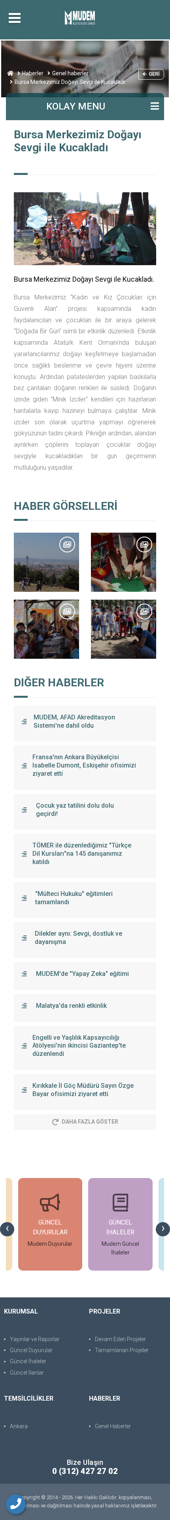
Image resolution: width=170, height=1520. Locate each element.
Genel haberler (70, 73)
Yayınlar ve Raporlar (35, 1339)
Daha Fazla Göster (90, 1122)
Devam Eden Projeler (120, 1339)
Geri (154, 74)
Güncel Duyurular (31, 1350)
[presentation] (7, 1229)
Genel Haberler (113, 1426)
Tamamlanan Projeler (122, 1350)
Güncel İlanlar (27, 1372)
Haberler (32, 73)
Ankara (19, 1426)
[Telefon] (16, 1504)
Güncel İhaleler (28, 1361)
